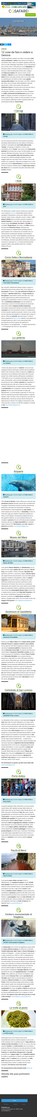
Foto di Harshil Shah (32, 35)
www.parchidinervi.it (16, 903)
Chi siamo (6, 1104)
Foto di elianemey (31, 936)
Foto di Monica (31, 556)
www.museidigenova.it (8, 765)
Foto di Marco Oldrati (30, 490)
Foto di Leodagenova (30, 276)
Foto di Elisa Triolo (31, 630)
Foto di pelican (31, 1026)
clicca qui (29, 1068)
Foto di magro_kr (31, 200)
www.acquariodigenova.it (20, 526)
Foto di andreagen (31, 129)
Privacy (23, 1104)
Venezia (13, 213)
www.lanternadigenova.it (13, 405)
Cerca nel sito (30, 15)
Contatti (15, 1104)
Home (14, 1100)
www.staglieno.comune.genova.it (21, 996)
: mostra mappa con (18, 135)
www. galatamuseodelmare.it (23, 600)
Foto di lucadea (31, 356)
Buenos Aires (17, 318)
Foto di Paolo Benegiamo (29, 795)
